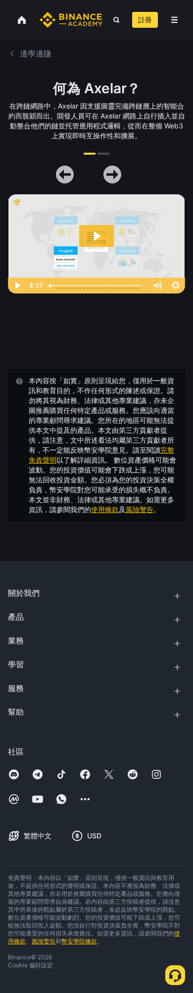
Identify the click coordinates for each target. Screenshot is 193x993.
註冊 (145, 19)
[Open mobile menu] (174, 20)
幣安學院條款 (79, 941)
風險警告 (139, 509)
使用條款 (105, 509)
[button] (174, 20)
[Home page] (71, 20)
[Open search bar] (113, 20)
